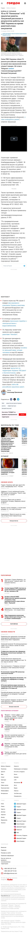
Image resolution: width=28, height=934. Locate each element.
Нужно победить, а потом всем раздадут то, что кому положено (13, 508)
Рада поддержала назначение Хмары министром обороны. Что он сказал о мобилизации (15, 617)
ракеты (4, 405)
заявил (11, 68)
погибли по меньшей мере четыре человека (14, 350)
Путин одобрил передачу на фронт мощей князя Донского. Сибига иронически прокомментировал (14, 701)
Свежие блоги (7, 482)
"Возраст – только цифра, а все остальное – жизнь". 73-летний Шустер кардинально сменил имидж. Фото (14, 717)
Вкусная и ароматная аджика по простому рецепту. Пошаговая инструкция (14, 736)
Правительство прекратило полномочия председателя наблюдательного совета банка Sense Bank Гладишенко (13, 638)
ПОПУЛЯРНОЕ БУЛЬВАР (9, 710)
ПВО (3, 403)
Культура (3, 779)
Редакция (3, 850)
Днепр (3, 817)
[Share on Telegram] (18, 399)
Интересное (4, 793)
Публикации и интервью (20, 769)
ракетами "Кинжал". (10, 334)
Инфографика (5, 790)
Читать (22, 414)
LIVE (15, 779)
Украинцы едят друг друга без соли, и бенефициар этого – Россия (13, 485)
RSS (18, 832)
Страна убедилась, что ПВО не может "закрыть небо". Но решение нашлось (15, 581)
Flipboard (19, 829)
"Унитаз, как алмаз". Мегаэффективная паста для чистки (16, 752)
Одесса (3, 809)
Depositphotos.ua (5, 895)
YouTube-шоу (17, 793)
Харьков (3, 814)
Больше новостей (14, 706)
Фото (15, 785)
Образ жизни (4, 785)
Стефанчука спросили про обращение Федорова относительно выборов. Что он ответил (13, 653)
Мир (2, 774)
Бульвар (5, 456)
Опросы (16, 790)
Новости (11, 453)
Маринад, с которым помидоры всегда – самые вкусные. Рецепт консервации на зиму (15, 745)
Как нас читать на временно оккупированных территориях (6, 861)
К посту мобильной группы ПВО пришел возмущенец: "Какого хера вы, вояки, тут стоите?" (13, 493)
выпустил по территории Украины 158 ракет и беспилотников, (14, 370)
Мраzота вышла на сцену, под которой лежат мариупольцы (13, 515)
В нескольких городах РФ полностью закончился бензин (12, 672)
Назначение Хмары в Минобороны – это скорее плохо (15, 609)
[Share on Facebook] (11, 399)
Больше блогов (14, 520)
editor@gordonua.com (10, 873)
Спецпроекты (17, 796)
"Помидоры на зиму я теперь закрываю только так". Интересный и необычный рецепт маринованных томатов (16, 727)
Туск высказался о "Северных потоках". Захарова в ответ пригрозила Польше (13, 666)
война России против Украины (13, 403)
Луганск (3, 822)
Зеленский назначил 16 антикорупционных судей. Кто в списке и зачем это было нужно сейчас (14, 645)
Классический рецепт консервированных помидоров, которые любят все (8, 471)
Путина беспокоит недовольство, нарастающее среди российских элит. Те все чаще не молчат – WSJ (13, 660)
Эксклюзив (17, 782)
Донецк (3, 811)
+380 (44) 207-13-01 (10, 868)
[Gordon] (13, 3)
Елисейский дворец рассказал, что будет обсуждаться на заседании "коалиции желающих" (13, 694)
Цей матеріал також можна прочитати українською (14, 34)
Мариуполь (4, 820)
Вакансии (3, 847)
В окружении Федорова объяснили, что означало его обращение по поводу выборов (13, 679)
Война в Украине (11, 8)
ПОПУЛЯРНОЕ (6, 575)
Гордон (3, 8)
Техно (2, 782)
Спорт (2, 777)
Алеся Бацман (20, 824)
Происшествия (5, 788)
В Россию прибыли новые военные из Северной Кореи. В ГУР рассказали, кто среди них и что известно (13, 686)
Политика (3, 769)
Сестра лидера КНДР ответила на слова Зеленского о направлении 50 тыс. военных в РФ (15, 589)
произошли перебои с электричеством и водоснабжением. (14, 323)
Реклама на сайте (6, 852)
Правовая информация (7, 855)
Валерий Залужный (6, 408)
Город (2, 800)
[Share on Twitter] (14, 399)
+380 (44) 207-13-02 (10, 871)
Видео (15, 788)
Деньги (3, 771)
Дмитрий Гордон (21, 803)
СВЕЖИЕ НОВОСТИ (8, 632)
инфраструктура (12, 405)
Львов (2, 806)
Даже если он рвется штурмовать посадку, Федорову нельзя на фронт (13, 501)
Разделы (16, 762)
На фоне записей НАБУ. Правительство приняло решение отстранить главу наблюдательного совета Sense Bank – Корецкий (15, 600)
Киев (2, 803)
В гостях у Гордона (19, 771)
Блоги (15, 774)
